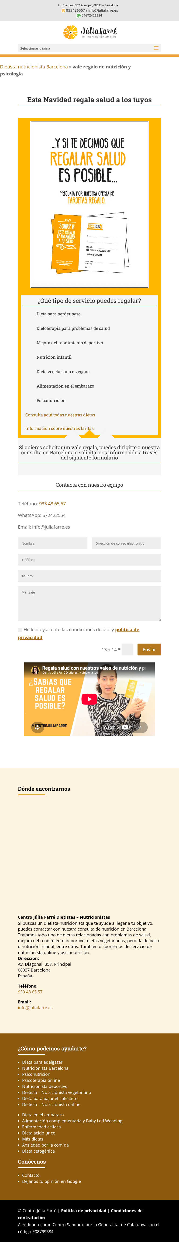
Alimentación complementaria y (72, 1121)
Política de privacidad (83, 1210)
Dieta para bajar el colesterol (50, 1098)
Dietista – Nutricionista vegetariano (56, 1092)
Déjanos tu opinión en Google (51, 1181)
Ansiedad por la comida (45, 1145)
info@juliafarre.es (103, 10)
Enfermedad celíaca (41, 1127)
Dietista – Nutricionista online (51, 1104)
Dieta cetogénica (38, 1151)
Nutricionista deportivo (45, 1086)
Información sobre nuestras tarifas (59, 428)
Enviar (149, 649)
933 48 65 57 (52, 503)
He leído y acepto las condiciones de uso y (78, 633)
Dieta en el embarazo (43, 1114)
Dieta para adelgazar (42, 1062)
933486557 (75, 10)
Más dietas (32, 1139)
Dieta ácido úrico (38, 1133)
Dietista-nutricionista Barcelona (34, 67)
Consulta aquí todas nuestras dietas (60, 415)
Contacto (31, 1175)
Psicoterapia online (41, 1080)
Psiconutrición (36, 1074)
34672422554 (92, 15)
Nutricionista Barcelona (45, 1068)
